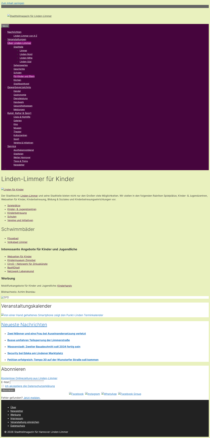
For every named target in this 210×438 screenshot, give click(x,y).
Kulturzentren (20, 135)
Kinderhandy (64, 285)
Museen (17, 128)
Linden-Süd (25, 61)
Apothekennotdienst (24, 150)
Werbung (15, 414)
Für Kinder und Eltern (24, 76)
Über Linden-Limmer (19, 43)
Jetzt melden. (32, 397)
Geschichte (19, 69)
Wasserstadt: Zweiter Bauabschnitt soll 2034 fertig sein (43, 346)
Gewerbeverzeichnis (19, 87)
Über (13, 407)
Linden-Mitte (26, 58)
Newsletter (19, 164)
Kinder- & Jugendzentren (21, 209)
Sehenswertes (21, 65)
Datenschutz (17, 425)
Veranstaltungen (16, 39)
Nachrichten (14, 31)
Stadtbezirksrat (21, 83)
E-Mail (5, 382)
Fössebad (12, 238)
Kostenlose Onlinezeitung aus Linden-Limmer (29, 378)
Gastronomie (20, 94)
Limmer (23, 50)
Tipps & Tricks (21, 161)
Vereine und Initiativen (20, 220)
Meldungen (19, 109)
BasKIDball (13, 267)
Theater (17, 131)
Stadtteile (18, 46)
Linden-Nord (26, 54)
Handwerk (19, 102)
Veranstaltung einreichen (24, 422)
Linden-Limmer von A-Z (25, 35)
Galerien (18, 120)
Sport (16, 139)
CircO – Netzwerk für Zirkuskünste (27, 263)
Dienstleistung (21, 98)
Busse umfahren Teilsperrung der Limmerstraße (38, 340)
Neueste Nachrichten (24, 324)
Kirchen (17, 80)
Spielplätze (13, 205)
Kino (16, 124)
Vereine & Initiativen (23, 142)
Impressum (16, 418)
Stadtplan (18, 153)
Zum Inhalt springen (12, 3)
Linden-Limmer (29, 195)
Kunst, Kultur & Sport (19, 113)
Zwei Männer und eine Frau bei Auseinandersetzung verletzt (46, 333)
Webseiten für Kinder (19, 256)
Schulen (18, 72)
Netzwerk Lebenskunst (20, 271)
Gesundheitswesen (23, 105)
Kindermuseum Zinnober (21, 260)
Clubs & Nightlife (22, 116)
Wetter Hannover (22, 157)
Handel (17, 91)
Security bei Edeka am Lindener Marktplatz (35, 353)
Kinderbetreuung (17, 212)
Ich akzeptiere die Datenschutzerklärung (30, 386)
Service (11, 146)
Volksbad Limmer (17, 242)
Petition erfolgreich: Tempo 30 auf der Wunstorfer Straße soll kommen (53, 359)
